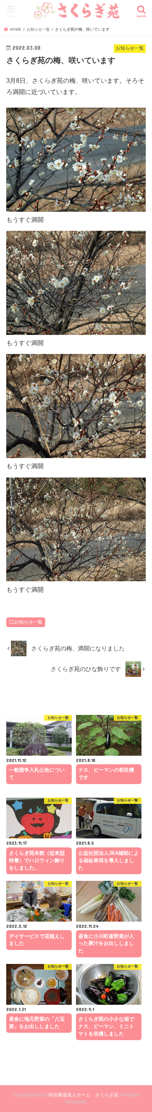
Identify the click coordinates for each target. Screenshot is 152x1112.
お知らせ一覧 (28, 622)
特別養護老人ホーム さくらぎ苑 (83, 1095)
